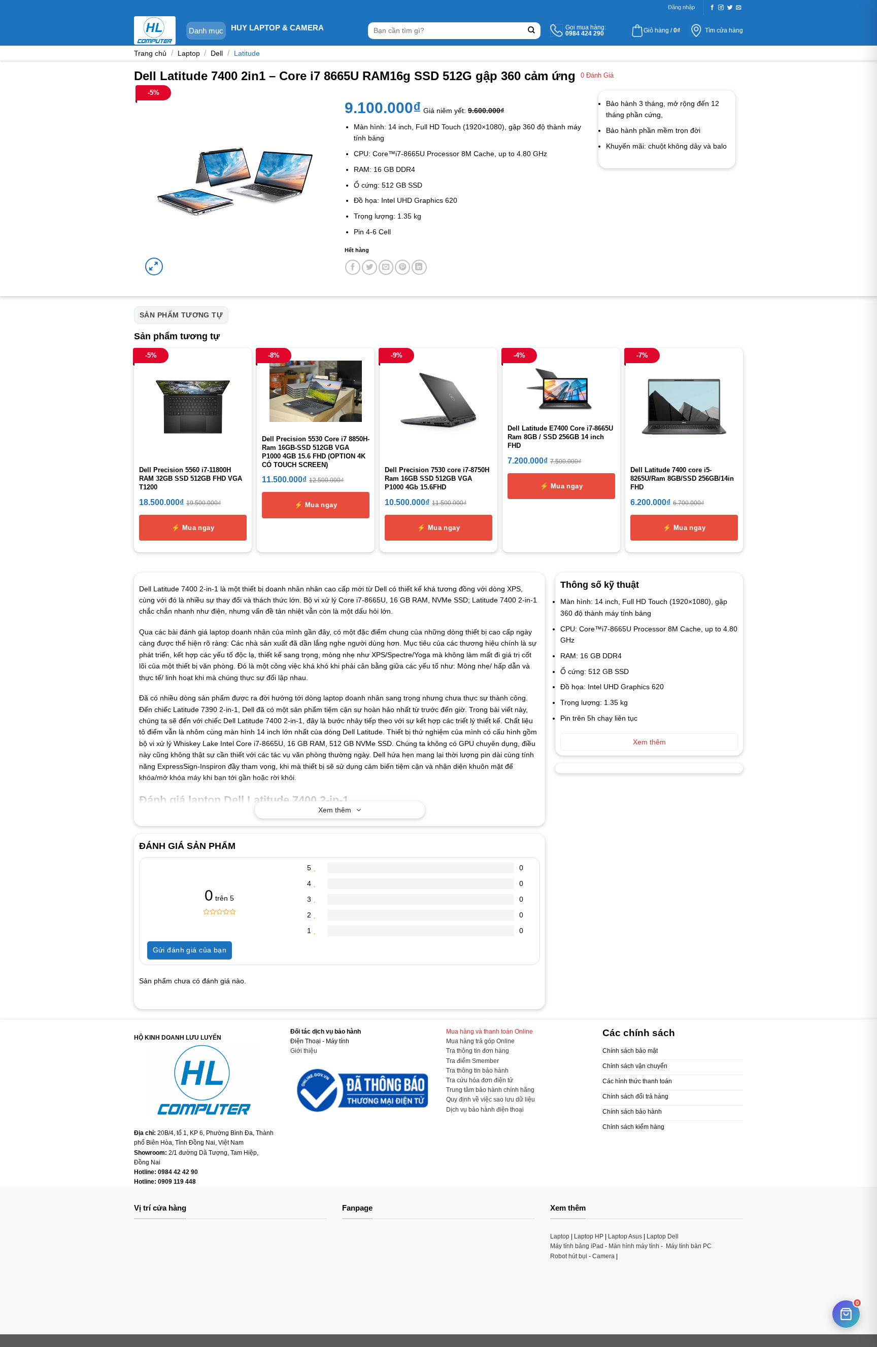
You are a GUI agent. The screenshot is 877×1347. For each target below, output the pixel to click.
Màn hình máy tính (634, 1246)
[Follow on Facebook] (712, 8)
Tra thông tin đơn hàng (477, 1050)
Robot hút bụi (568, 1256)
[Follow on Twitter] (730, 8)
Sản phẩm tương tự (181, 315)
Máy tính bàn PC (689, 1246)
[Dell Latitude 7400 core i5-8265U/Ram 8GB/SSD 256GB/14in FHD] (684, 407)
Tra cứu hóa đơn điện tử (479, 1080)
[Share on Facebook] (352, 267)
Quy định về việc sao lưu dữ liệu (490, 1099)
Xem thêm (334, 810)
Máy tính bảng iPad (576, 1246)
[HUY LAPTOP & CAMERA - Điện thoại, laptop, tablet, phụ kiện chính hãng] (155, 30)
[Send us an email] (738, 8)
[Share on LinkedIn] (419, 267)
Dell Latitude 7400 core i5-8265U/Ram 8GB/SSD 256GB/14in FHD (682, 478)
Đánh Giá (597, 75)
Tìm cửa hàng (724, 30)
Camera (603, 1256)
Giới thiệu (303, 1050)
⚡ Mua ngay (193, 527)
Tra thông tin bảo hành (477, 1070)
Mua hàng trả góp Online (480, 1041)
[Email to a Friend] (386, 267)
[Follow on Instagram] (721, 8)
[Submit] (532, 30)
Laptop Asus (625, 1236)
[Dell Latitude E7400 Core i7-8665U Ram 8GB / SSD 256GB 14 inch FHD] (561, 386)
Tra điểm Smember (472, 1061)
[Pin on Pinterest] (402, 267)
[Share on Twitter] (369, 267)
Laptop (189, 53)
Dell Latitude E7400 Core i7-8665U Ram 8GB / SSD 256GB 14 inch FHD (560, 436)
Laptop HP (588, 1236)
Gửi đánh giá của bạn (189, 950)
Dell (217, 53)
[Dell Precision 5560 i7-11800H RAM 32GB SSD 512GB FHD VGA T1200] (193, 407)
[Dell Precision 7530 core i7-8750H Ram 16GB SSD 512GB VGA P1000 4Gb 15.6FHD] (438, 407)
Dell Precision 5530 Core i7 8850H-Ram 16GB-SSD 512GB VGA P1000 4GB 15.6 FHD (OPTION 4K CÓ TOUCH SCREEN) (315, 452)
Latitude (247, 53)
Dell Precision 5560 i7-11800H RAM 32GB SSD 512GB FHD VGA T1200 (190, 478)
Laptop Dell (663, 1236)
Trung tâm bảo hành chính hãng (490, 1089)
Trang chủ (150, 53)
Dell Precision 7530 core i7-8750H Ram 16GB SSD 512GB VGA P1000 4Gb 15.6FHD (437, 478)
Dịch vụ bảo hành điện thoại (485, 1109)
